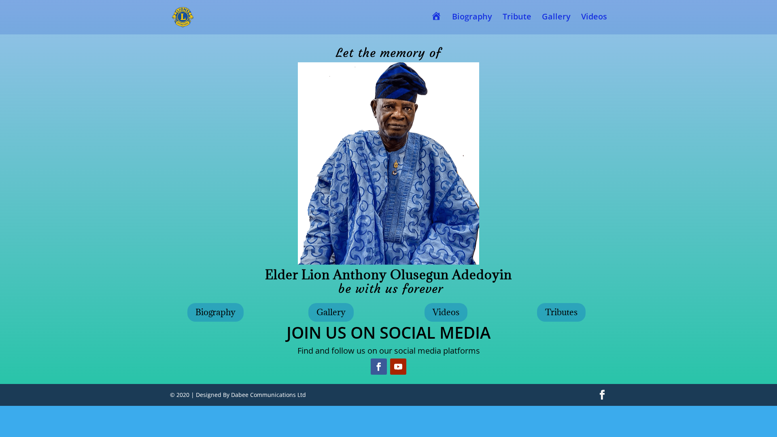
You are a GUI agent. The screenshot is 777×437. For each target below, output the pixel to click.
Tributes (561, 312)
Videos (594, 18)
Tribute (517, 18)
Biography (472, 18)
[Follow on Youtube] (398, 367)
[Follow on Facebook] (379, 367)
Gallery (556, 18)
